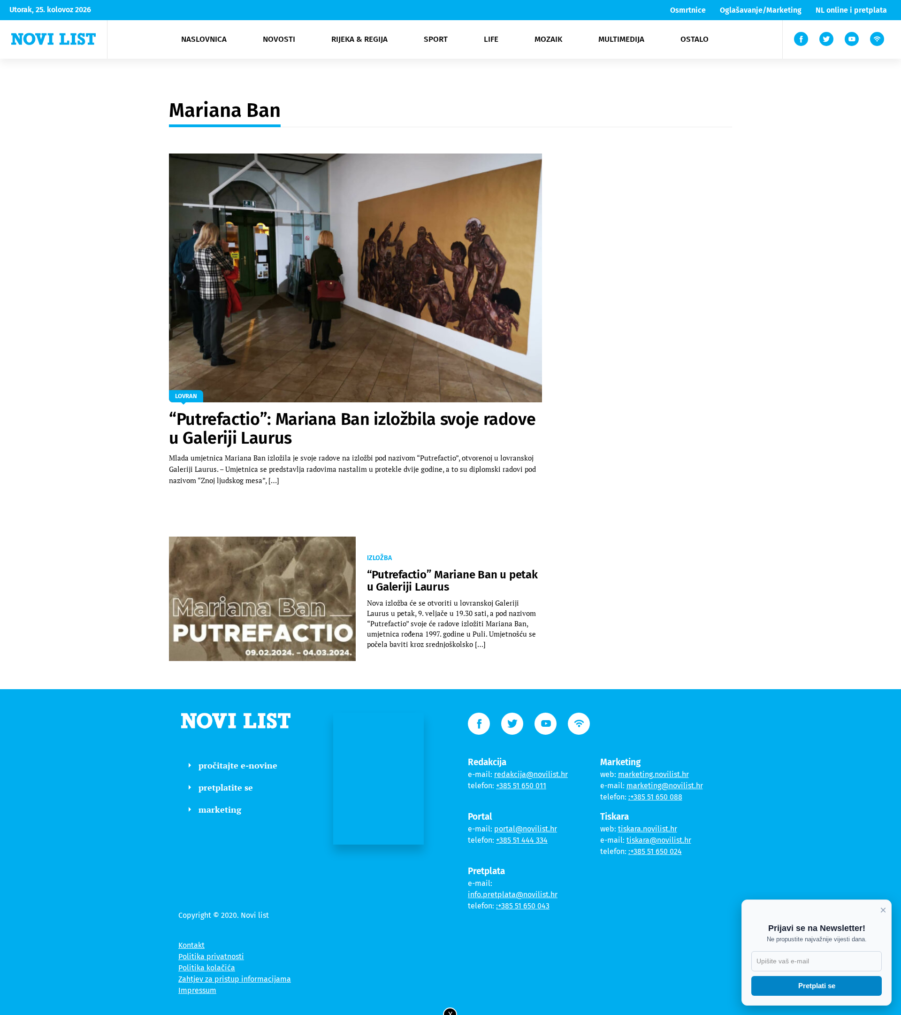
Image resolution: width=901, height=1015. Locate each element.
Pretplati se (816, 986)
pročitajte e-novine (238, 765)
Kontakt (191, 945)
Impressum (197, 990)
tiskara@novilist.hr (658, 840)
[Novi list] (53, 39)
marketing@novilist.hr (664, 785)
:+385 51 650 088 (655, 796)
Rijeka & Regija (359, 39)
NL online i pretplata (851, 10)
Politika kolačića (206, 967)
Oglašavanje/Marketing (761, 10)
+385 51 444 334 (522, 840)
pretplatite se (226, 787)
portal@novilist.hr (525, 828)
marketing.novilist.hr (653, 774)
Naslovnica (204, 39)
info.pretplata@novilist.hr (512, 894)
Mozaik (548, 39)
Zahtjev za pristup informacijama (234, 979)
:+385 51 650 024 (655, 851)
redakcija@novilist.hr (531, 774)
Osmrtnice (688, 10)
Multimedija (621, 39)
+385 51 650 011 (521, 785)
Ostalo (694, 39)
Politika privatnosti (211, 956)
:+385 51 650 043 (523, 905)
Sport (436, 39)
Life (491, 39)
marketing (220, 809)
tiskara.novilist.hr (647, 828)
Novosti (279, 39)
